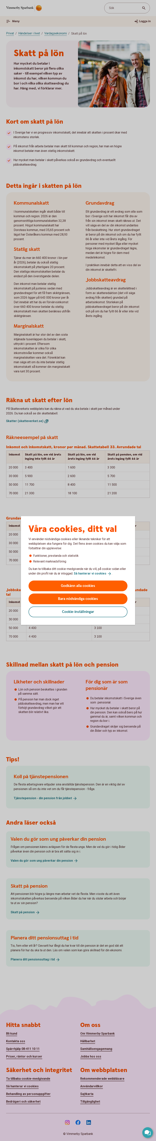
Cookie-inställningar (78, 611)
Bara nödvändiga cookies (78, 598)
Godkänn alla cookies (78, 585)
